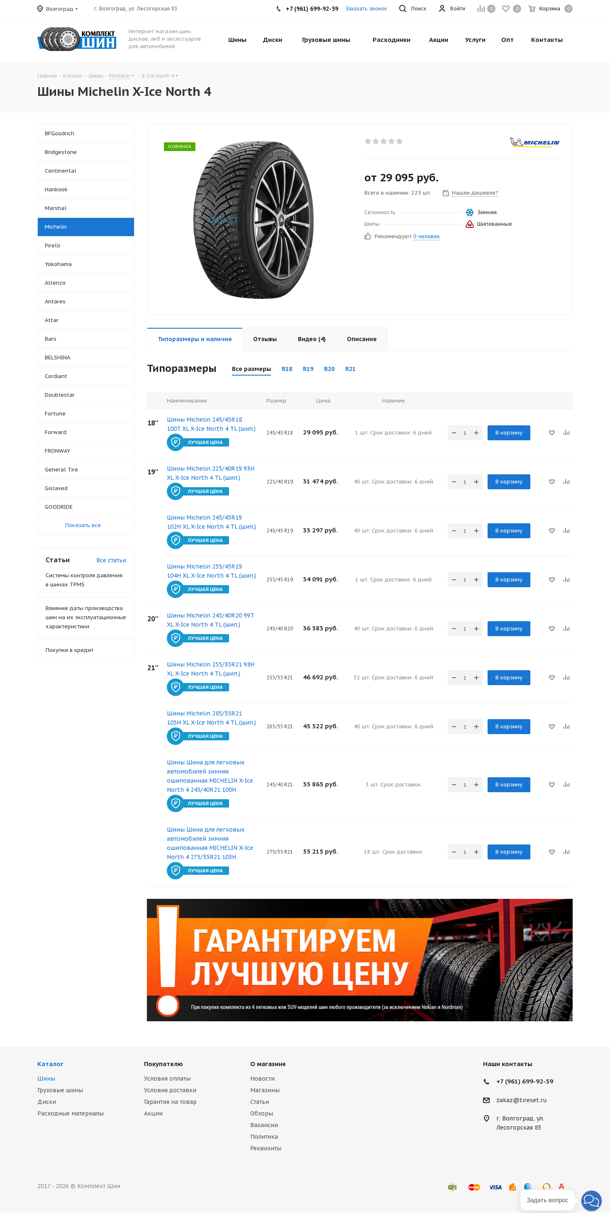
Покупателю (163, 1064)
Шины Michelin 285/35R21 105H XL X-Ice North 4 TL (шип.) (211, 718)
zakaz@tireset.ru (521, 1100)
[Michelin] (535, 142)
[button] (591, 1201)
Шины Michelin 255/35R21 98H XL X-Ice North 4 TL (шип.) (210, 669)
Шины (46, 1078)
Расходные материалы (70, 1113)
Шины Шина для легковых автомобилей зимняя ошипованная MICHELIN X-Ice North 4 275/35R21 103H (210, 843)
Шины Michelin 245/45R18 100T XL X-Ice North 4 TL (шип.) (211, 424)
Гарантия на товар (170, 1102)
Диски (46, 1102)
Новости (262, 1078)
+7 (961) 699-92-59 (524, 1081)
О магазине (268, 1064)
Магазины (265, 1090)
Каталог (50, 1064)
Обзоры (261, 1113)
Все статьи (111, 560)
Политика (264, 1136)
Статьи (259, 1102)
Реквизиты (265, 1148)
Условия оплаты (167, 1078)
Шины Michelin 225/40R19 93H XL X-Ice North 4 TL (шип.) (210, 473)
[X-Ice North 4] (254, 219)
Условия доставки (170, 1090)
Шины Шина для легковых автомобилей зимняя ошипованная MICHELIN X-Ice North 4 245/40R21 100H (210, 776)
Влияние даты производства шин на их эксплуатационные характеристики (86, 617)
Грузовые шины (60, 1090)
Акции (153, 1113)
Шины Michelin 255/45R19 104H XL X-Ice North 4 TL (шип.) (211, 571)
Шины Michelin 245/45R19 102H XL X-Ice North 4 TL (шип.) (211, 522)
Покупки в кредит (69, 650)
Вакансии (264, 1125)
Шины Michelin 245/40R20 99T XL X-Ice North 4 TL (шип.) (210, 620)
